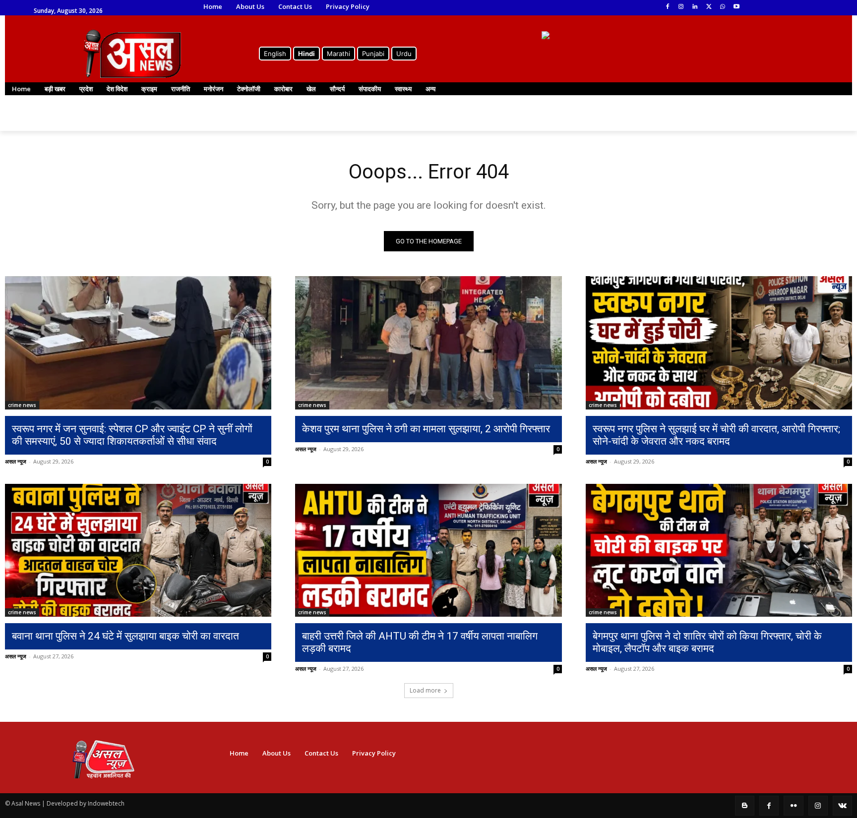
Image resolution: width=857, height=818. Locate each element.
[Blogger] (744, 805)
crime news (22, 405)
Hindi (306, 54)
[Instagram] (681, 7)
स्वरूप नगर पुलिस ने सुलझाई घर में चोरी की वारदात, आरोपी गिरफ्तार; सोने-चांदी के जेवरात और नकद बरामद (716, 435)
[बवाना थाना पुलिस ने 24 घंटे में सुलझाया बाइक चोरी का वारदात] (138, 550)
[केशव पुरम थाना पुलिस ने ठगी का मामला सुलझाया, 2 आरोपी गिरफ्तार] (428, 342)
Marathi (338, 54)
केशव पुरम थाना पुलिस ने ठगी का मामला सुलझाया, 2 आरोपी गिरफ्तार (426, 429)
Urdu (404, 54)
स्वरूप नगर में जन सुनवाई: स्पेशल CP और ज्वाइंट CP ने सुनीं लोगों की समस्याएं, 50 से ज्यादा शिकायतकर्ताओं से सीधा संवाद (132, 435)
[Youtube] (736, 7)
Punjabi (373, 54)
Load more (425, 690)
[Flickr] (793, 805)
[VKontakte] (842, 805)
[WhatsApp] (722, 7)
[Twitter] (709, 7)
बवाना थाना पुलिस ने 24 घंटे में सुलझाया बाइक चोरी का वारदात (125, 636)
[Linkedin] (695, 7)
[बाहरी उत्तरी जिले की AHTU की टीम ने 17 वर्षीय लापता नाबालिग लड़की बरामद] (428, 550)
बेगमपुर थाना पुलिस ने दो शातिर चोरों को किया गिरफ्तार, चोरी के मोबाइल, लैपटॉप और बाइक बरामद (707, 642)
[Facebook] (667, 7)
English (275, 54)
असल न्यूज (15, 461)
